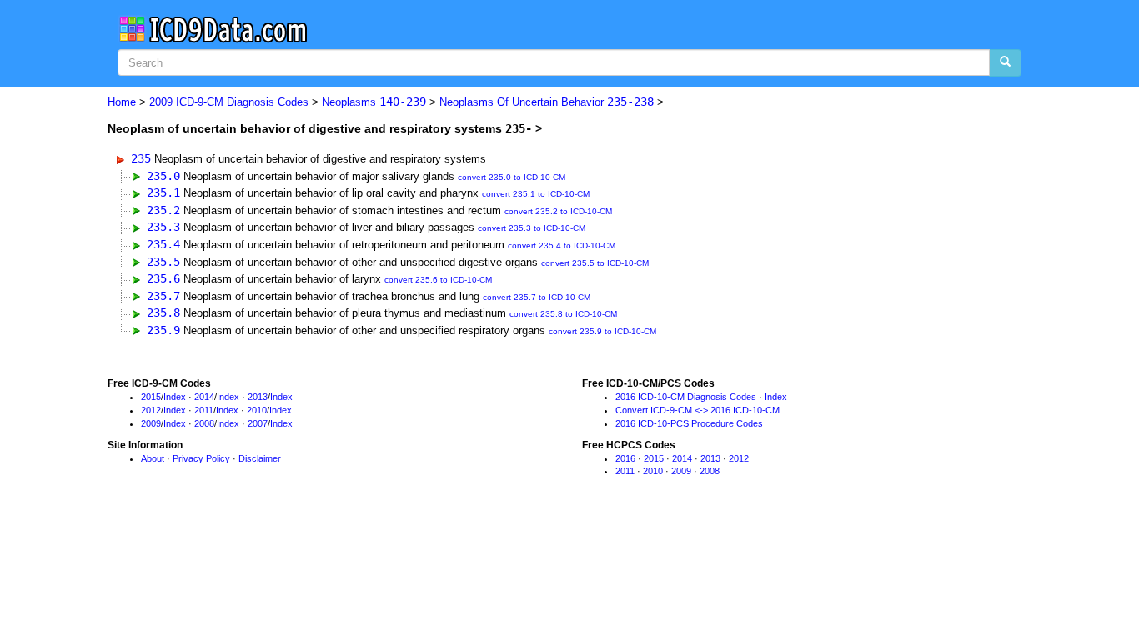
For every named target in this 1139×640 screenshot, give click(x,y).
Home (122, 102)
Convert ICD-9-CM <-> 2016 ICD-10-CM (697, 410)
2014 (204, 397)
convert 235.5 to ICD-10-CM (595, 263)
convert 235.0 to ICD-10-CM (511, 177)
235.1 (163, 192)
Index (174, 397)
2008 (204, 423)
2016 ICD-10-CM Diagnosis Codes (685, 397)
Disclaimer (259, 458)
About (152, 458)
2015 (151, 397)
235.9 (163, 330)
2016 (625, 458)
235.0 (163, 175)
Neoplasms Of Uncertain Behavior (546, 102)
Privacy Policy (201, 458)
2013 (258, 397)
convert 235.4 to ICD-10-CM (561, 245)
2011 (203, 410)
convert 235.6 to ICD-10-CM (438, 279)
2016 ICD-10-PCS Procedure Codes (689, 423)
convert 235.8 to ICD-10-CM (563, 313)
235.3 (163, 226)
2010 (257, 410)
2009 (151, 423)
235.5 (163, 261)
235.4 (163, 244)
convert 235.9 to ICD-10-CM (602, 331)
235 (141, 158)
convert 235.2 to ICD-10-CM (558, 211)
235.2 (163, 210)
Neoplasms (374, 102)
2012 (151, 410)
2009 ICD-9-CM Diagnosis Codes (229, 102)
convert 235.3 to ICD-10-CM (531, 227)
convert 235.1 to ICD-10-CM (536, 193)
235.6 (163, 278)
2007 (258, 423)
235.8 (163, 312)
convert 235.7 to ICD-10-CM (536, 297)
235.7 (163, 295)
